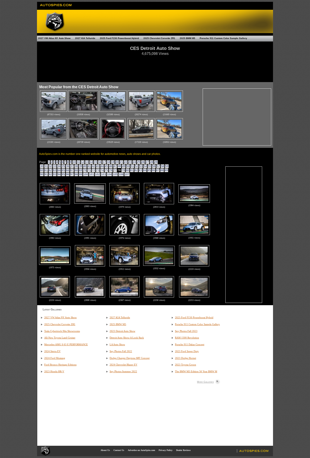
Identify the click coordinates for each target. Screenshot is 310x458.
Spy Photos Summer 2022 (123, 371)
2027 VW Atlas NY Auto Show (54, 38)
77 (115, 170)
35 (63, 166)
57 (158, 166)
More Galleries (205, 381)
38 (76, 166)
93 (54, 174)
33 (54, 166)
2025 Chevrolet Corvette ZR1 (159, 38)
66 (67, 170)
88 (162, 170)
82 (136, 170)
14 (91, 162)
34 (59, 166)
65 (63, 170)
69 (80, 170)
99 (80, 174)
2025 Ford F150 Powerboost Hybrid (119, 38)
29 (155, 162)
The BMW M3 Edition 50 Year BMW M (196, 371)
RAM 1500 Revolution (187, 337)
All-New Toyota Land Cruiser (59, 337)
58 (162, 166)
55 (149, 166)
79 (123, 170)
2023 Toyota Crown (185, 364)
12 (82, 162)
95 (63, 174)
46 (110, 166)
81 (131, 170)
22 (125, 162)
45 (106, 166)
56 (153, 166)
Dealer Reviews (183, 450)
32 (50, 166)
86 (153, 170)
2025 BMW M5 (187, 38)
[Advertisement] (155, 66)
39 (80, 166)
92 (50, 174)
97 (72, 174)
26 (143, 162)
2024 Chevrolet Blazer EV (123, 364)
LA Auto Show (117, 344)
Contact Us (118, 450)
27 (147, 162)
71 (89, 170)
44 (102, 166)
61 (46, 170)
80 (127, 170)
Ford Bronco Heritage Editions (60, 364)
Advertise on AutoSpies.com (141, 450)
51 (132, 166)
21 (121, 162)
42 (93, 166)
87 (157, 170)
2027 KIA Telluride (85, 38)
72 (93, 170)
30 (41, 166)
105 (115, 174)
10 (74, 162)
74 (102, 170)
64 (59, 170)
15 (95, 162)
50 (128, 166)
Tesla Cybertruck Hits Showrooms (62, 331)
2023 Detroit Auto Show (122, 331)
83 (140, 170)
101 (91, 174)
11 (78, 162)
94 (59, 174)
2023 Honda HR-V (54, 371)
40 (84, 166)
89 (166, 170)
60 (41, 170)
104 (109, 174)
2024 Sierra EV (52, 351)
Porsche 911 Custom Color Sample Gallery (223, 38)
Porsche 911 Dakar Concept (189, 344)
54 (145, 166)
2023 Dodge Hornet (185, 358)
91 (46, 174)
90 (41, 174)
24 (134, 162)
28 (151, 162)
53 (141, 166)
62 (50, 170)
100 (85, 174)
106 (121, 174)
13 (87, 162)
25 (138, 162)
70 (84, 170)
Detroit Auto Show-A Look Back (127, 337)
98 (76, 174)
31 (46, 166)
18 (108, 162)
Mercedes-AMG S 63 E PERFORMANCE (66, 344)
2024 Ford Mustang (54, 358)
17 (104, 162)
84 (144, 170)
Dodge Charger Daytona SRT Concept (130, 358)
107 (127, 174)
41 (89, 166)
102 (97, 174)
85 (149, 170)
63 (54, 170)
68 (76, 170)
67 (72, 170)
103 (103, 174)
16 (99, 162)
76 (110, 170)
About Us (105, 450)
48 (119, 166)
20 (117, 162)
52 (136, 166)
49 (123, 166)
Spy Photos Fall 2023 (186, 331)
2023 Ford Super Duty (187, 351)
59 (166, 166)
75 (106, 170)
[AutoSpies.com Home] (56, 7)
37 (72, 166)
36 (67, 166)
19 (112, 162)
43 (97, 166)
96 (67, 174)
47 (115, 166)
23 (130, 162)
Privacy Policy (165, 450)
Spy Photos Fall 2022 (121, 351)
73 (97, 170)
